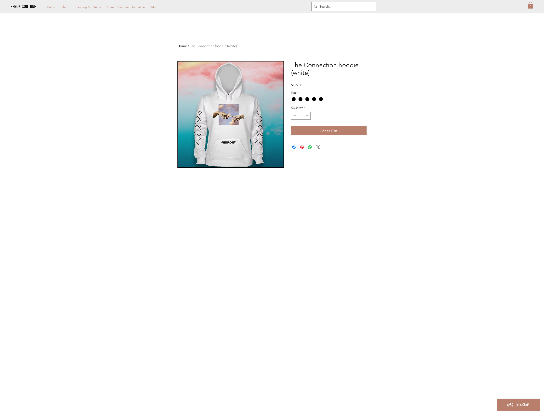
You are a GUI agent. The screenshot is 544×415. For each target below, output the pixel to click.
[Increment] (307, 115)
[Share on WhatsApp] (310, 147)
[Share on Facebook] (293, 147)
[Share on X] (318, 147)
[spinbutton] (301, 115)
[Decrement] (294, 115)
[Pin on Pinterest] (302, 147)
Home (182, 46)
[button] (530, 5)
